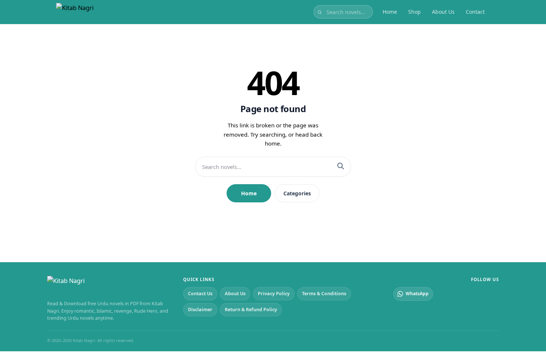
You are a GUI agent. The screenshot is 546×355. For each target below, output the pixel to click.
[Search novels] (319, 12)
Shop (414, 11)
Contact (475, 11)
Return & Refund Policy (251, 309)
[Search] (341, 166)
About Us (443, 11)
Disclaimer (200, 309)
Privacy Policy (274, 293)
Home (390, 11)
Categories (297, 193)
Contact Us (200, 293)
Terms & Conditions (324, 293)
